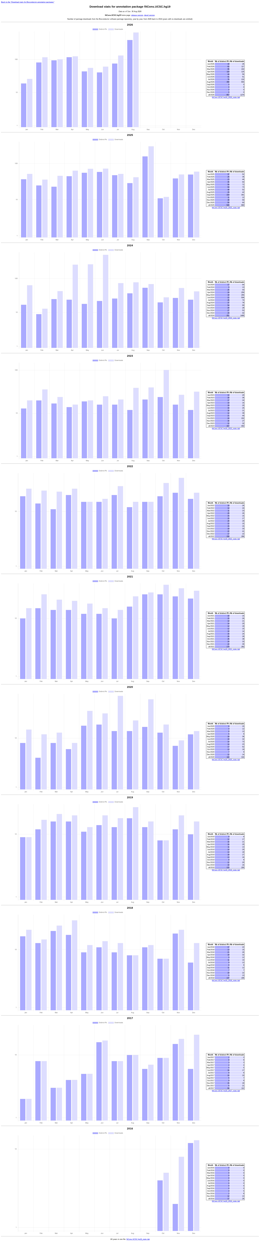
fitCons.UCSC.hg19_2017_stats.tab (226, 1091)
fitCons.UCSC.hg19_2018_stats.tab (226, 980)
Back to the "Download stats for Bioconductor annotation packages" (27, 2)
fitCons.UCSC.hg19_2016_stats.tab (226, 1201)
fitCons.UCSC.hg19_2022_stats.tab (226, 539)
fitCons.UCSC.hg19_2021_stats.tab (226, 649)
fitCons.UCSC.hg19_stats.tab (138, 1239)
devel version (149, 15)
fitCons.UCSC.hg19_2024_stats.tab (226, 318)
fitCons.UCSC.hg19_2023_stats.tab (226, 428)
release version (137, 15)
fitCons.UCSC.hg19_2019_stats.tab (226, 870)
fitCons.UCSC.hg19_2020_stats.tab (226, 760)
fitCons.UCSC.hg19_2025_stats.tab (226, 208)
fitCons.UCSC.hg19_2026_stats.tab (226, 97)
